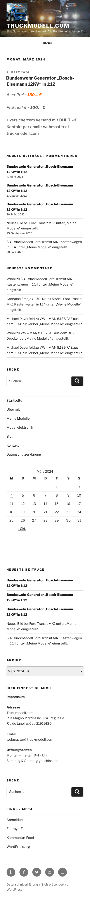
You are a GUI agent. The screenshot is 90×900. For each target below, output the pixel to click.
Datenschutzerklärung (24, 454)
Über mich (14, 410)
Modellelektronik (20, 428)
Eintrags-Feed (17, 829)
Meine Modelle (18, 419)
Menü (47, 43)
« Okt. (22, 529)
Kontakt (13, 445)
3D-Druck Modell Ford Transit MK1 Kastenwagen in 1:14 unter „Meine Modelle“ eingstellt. (40, 284)
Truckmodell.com (38, 26)
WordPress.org (18, 847)
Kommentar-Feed (20, 838)
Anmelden (15, 820)
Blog (10, 436)
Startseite (14, 401)
